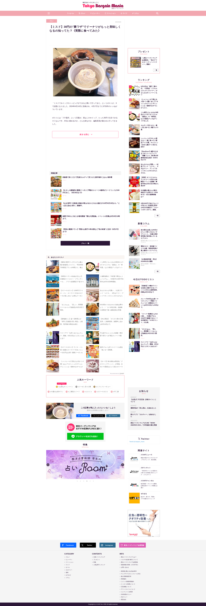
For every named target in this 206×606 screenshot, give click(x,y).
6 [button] (93, 481)
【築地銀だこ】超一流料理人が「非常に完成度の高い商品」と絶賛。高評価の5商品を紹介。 (71, 321)
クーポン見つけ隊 (83, 387)
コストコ (87, 391)
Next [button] (122, 464)
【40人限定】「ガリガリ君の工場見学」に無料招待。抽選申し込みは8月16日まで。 (111, 321)
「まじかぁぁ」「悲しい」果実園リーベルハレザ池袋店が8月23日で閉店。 (72, 307)
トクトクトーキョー (102, 387)
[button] (48, 13)
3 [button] (84, 481)
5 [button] (90, 481)
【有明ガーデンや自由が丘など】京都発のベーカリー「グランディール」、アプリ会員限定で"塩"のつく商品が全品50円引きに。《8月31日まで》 (72, 281)
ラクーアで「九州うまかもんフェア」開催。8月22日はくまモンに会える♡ (72, 335)
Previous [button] (48, 464)
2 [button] (80, 481)
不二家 (115, 391)
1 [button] (77, 481)
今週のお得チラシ (55, 391)
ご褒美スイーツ (73, 391)
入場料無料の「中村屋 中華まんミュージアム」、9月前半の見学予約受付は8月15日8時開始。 (111, 278)
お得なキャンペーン (65, 386)
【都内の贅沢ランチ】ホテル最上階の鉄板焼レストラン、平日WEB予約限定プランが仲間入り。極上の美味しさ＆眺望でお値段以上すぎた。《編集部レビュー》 (71, 267)
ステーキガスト (101, 391)
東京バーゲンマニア (103, 5)
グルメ (52, 21)
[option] (85, 464)
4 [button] (87, 481)
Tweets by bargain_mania (136, 441)
